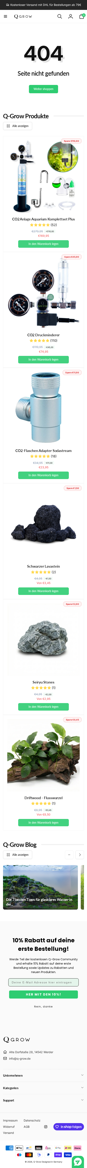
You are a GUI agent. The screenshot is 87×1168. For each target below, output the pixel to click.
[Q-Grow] (16, 1042)
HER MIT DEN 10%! (43, 994)
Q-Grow (37, 1162)
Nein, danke (43, 1006)
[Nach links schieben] (69, 855)
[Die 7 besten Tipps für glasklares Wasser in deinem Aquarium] (40, 887)
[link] (43, 5)
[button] (5, 16)
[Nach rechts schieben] (79, 855)
